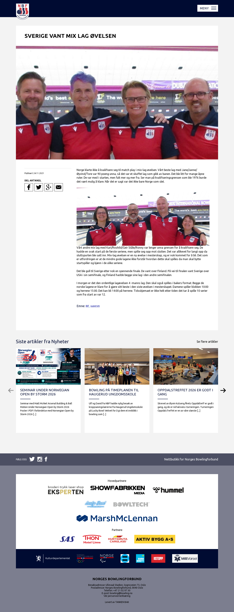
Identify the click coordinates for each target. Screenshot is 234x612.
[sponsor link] (53, 558)
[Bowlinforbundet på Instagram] (46, 459)
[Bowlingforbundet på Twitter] (39, 459)
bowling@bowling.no (121, 593)
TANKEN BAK (122, 602)
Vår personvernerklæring (117, 596)
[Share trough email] (58, 187)
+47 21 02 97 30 (121, 590)
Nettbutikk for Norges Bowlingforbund (191, 459)
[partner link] (66, 490)
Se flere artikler (207, 341)
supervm (95, 306)
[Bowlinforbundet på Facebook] (32, 459)
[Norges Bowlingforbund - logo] (22, 11)
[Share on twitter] (38, 187)
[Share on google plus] (48, 187)
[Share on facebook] (28, 187)
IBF (87, 306)
